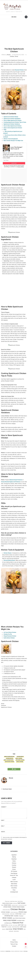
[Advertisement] (14, 32)
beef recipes (21, 903)
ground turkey (4, 925)
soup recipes (18, 929)
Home (14, 940)
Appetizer (14, 855)
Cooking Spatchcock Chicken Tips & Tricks (15, 122)
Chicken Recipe (17, 909)
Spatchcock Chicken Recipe (11, 116)
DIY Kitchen (14, 871)
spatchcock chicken (9, 761)
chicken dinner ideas (6, 909)
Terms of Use (14, 944)
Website (3, 831)
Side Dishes (14, 883)
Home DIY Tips (14, 875)
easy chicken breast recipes (19, 918)
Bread (2, 905)
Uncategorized (14, 892)
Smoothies (14, 887)
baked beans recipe (13, 901)
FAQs (5, 129)
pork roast (20, 925)
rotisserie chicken (20, 759)
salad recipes (23, 926)
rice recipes (9, 926)
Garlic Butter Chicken (9, 638)
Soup (14, 890)
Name (2, 820)
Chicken (12, 56)
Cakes (14, 861)
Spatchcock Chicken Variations (12, 124)
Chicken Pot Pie (8, 634)
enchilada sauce (8, 922)
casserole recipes (15, 905)
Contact (14, 946)
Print (15, 769)
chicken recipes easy (14, 912)
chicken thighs (18, 913)
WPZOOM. (26, 951)
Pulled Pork (4, 926)
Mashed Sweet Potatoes (16, 479)
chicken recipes (9, 758)
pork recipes (15, 925)
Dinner (16, 56)
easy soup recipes (9, 920)
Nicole (8, 54)
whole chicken (19, 761)
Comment (4, 807)
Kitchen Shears (7, 553)
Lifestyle (14, 877)
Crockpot (21, 915)
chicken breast (20, 756)
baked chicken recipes (9, 756)
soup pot (3, 929)
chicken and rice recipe (22, 905)
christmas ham (8, 916)
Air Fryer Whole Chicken (10, 632)
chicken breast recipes (18, 907)
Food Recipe (14, 873)
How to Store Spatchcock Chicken (12, 126)
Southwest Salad (7, 789)
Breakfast (14, 859)
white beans (11, 931)
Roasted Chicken (19, 70)
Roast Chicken (19, 758)
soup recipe (9, 929)
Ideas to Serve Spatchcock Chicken (13, 127)
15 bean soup (7, 901)
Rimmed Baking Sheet (9, 560)
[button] (14, 17)
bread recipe (7, 905)
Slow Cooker (14, 885)
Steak (25, 929)
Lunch (14, 879)
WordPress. (8, 951)
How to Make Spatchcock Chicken (12, 120)
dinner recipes (7, 918)
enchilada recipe (20, 920)
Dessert (14, 867)
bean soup (15, 903)
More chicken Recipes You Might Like (13, 140)
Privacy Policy (14, 942)
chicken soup (22, 912)
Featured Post (17, 923)
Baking (14, 857)
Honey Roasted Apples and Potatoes (10, 481)
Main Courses (14, 881)
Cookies (14, 865)
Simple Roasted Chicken (10, 636)
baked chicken (20, 901)
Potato (25, 925)
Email (3, 826)
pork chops (10, 925)
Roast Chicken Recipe (8, 759)
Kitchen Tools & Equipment (11, 138)
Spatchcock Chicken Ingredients (12, 118)
